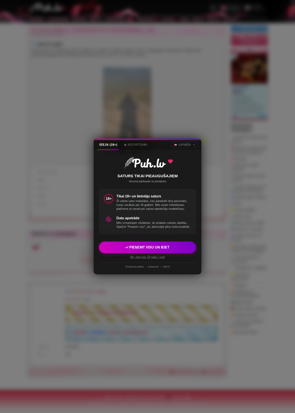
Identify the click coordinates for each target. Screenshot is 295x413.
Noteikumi (153, 266)
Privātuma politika (134, 266)
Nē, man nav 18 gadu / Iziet (147, 257)
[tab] (108, 144)
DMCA (166, 266)
